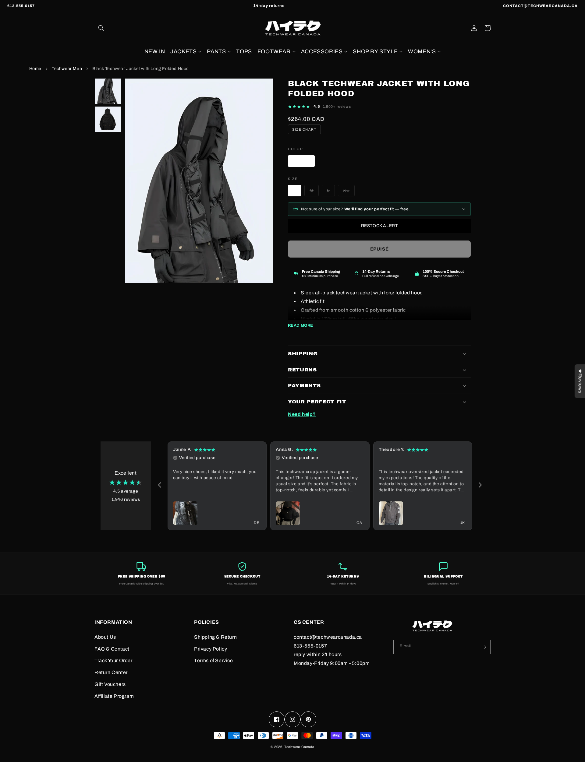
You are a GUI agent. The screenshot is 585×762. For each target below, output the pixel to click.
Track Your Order (113, 660)
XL (349, 192)
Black (304, 162)
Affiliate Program (114, 696)
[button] (101, 28)
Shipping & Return (215, 637)
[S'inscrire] (483, 647)
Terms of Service (213, 660)
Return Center (111, 672)
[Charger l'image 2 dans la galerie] (108, 119)
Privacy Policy (210, 648)
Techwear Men (67, 68)
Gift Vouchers (110, 684)
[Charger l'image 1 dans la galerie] (108, 91)
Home (35, 68)
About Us (105, 637)
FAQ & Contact (111, 648)
